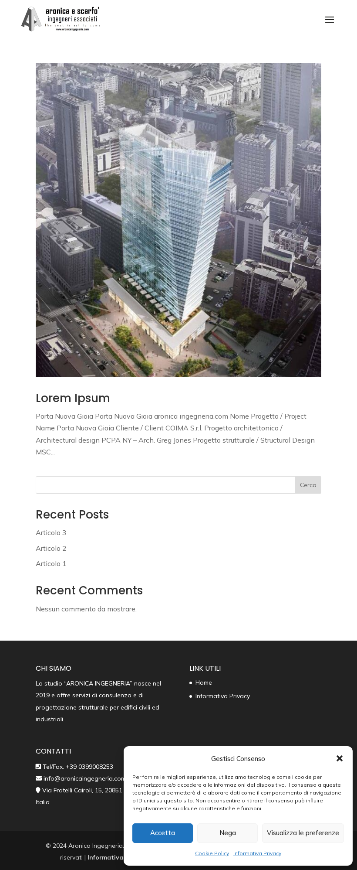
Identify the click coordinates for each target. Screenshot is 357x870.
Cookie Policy (212, 853)
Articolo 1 (51, 563)
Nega (227, 833)
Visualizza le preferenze (303, 833)
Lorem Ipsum (73, 398)
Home (203, 682)
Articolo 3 (51, 532)
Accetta (162, 833)
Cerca (308, 485)
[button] (339, 758)
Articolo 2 (51, 548)
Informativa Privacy (257, 853)
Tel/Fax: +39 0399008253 (78, 767)
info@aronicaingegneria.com (84, 778)
